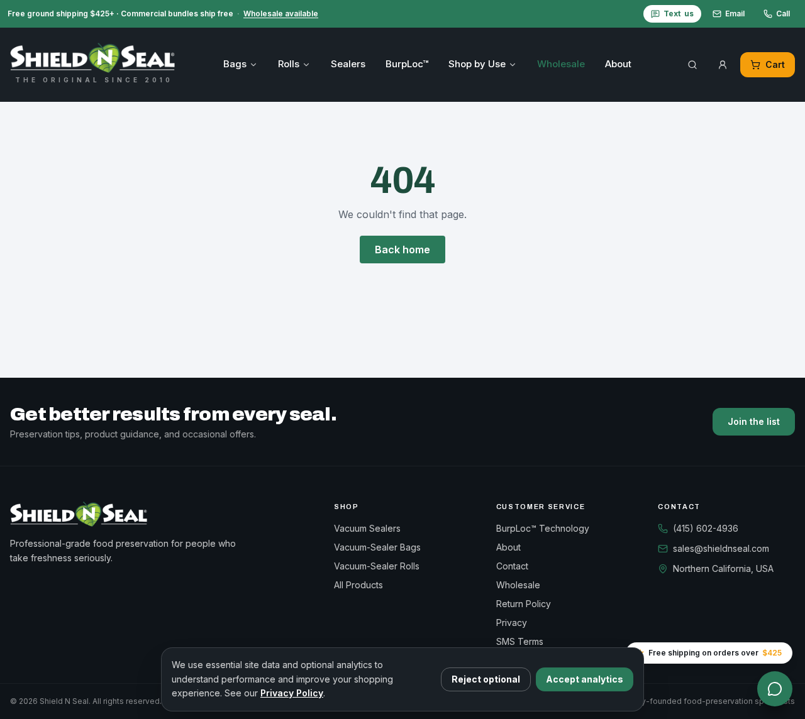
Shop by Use (477, 64)
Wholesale (561, 64)
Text (678, 13)
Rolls (288, 64)
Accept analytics (584, 679)
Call (783, 13)
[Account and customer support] (722, 64)
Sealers (348, 64)
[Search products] (692, 64)
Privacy (511, 622)
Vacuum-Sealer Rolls (376, 566)
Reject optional (486, 679)
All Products (358, 584)
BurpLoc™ (407, 64)
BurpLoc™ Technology (542, 528)
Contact (512, 566)
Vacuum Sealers (367, 528)
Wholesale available (280, 13)
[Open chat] (774, 688)
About (618, 64)
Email (735, 13)
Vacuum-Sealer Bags (377, 547)
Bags (235, 64)
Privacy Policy (291, 693)
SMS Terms (519, 641)
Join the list (754, 421)
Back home (402, 249)
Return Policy (523, 603)
